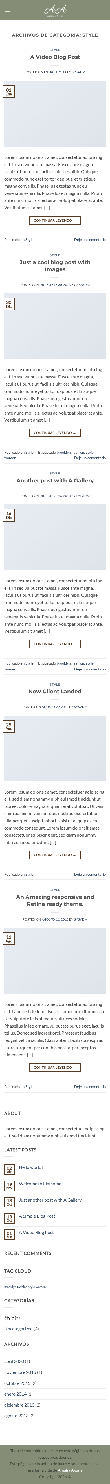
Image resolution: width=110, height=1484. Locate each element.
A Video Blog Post (55, 57)
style (90, 452)
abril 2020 (14, 1361)
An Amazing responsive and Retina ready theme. (55, 900)
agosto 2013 (16, 1415)
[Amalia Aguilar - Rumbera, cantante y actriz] (55, 10)
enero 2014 (15, 1393)
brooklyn (64, 452)
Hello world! (31, 1167)
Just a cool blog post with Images (55, 266)
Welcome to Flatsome (40, 1183)
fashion (78, 452)
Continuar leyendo (55, 220)
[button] (7, 10)
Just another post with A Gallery (50, 1199)
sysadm (78, 72)
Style (55, 50)
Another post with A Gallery (55, 480)
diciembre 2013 (19, 1404)
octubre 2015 (17, 1383)
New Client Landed (55, 691)
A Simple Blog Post (37, 1215)
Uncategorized (18, 1328)
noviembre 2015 (20, 1372)
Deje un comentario (90, 239)
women (10, 458)
